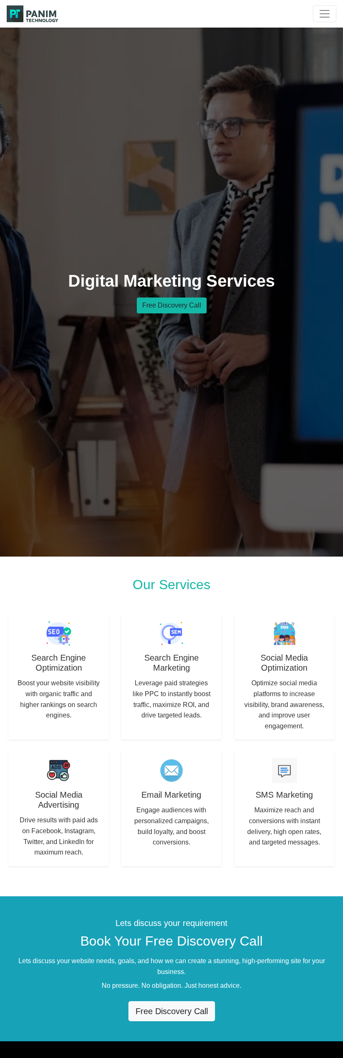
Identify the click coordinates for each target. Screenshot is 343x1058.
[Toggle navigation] (324, 13)
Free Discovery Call (171, 305)
